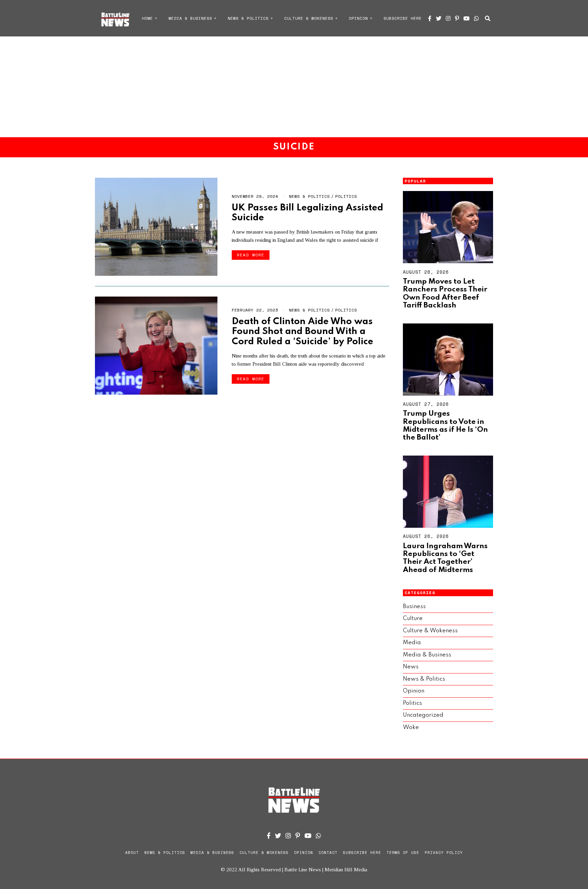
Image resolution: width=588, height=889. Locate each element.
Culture (413, 618)
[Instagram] (448, 18)
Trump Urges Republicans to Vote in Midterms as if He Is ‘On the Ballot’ (445, 425)
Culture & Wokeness (308, 18)
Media (412, 643)
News (411, 667)
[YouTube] (466, 18)
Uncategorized (423, 715)
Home (147, 18)
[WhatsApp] (476, 18)
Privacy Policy (444, 852)
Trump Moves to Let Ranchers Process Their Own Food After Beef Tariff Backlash (445, 293)
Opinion (358, 18)
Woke (411, 727)
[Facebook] (429, 18)
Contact (328, 852)
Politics (346, 196)
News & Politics (248, 18)
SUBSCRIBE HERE (402, 18)
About (132, 852)
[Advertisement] (294, 86)
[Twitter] (438, 18)
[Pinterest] (457, 18)
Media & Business (190, 18)
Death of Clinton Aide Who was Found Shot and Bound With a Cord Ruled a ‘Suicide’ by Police (302, 331)
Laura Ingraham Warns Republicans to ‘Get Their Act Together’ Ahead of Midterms (445, 558)
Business (414, 606)
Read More (250, 255)
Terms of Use (403, 852)
